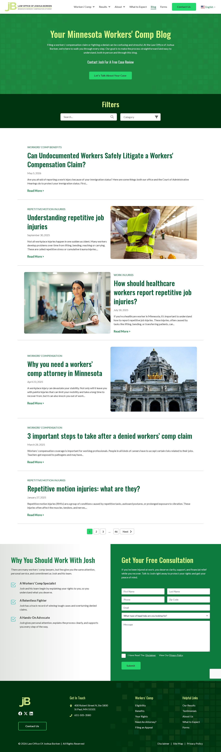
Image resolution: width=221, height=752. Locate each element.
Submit (131, 665)
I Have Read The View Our (155, 655)
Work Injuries (123, 274)
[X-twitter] (26, 713)
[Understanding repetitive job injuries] (153, 232)
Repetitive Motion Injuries (46, 209)
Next (125, 531)
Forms (163, 6)
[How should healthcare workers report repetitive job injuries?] (67, 303)
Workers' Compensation (44, 355)
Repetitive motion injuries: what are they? (83, 488)
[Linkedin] (31, 713)
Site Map (178, 743)
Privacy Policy (176, 655)
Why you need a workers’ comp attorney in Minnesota (64, 368)
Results (103, 6)
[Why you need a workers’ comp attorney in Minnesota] (153, 379)
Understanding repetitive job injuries (65, 222)
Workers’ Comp (82, 6)
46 (116, 531)
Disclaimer (150, 655)
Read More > (35, 190)
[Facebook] (20, 713)
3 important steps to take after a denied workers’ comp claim (109, 435)
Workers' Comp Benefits (44, 147)
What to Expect (138, 6)
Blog (153, 6)
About (118, 6)
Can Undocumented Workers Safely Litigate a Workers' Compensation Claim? (100, 160)
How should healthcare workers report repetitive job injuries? (153, 291)
